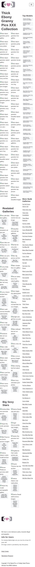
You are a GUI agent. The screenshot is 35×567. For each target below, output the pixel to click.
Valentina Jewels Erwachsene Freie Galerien (27, 160)
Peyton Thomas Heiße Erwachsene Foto (27, 70)
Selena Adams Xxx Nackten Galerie (27, 155)
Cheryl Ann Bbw (26, 423)
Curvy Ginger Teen (27, 295)
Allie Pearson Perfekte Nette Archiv (26, 138)
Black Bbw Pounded (27, 250)
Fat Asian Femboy (27, 236)
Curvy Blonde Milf (27, 230)
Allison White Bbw (27, 363)
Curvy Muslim (26, 341)
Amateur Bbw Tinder (27, 310)
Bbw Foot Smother (27, 233)
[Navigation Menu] (31, 4)
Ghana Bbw (25, 366)
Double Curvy (26, 292)
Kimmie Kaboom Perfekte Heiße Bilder (26, 24)
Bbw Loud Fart (26, 328)
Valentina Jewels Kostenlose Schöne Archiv (27, 165)
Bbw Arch (25, 281)
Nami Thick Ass (26, 338)
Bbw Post (25, 347)
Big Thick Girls (26, 313)
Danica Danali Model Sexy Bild (27, 38)
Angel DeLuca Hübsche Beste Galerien (26, 108)
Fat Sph (24, 263)
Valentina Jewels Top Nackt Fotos (28, 96)
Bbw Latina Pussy (27, 274)
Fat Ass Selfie (26, 223)
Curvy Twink (25, 256)
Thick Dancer (26, 289)
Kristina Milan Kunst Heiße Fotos (27, 143)
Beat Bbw (25, 307)
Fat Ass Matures (26, 253)
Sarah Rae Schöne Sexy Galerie (27, 192)
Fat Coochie (25, 277)
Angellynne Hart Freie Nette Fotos (27, 134)
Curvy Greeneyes (27, 317)
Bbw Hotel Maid (26, 357)
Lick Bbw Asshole (27, 372)
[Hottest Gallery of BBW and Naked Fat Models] (8, 4)
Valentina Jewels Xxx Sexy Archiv (27, 130)
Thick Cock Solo (26, 414)
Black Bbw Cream (27, 259)
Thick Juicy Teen (27, 472)
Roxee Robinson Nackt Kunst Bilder (27, 79)
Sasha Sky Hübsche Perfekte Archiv (27, 147)
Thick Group (25, 369)
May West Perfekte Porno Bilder (27, 100)
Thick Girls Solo (26, 209)
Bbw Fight (25, 395)
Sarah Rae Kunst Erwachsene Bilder (27, 183)
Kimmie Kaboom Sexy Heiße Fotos (27, 126)
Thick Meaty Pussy (27, 331)
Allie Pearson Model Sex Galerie (27, 117)
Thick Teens (25, 304)
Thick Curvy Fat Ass (28, 376)
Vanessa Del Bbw (27, 453)
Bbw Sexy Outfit (26, 475)
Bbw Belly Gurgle (27, 404)
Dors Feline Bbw (26, 227)
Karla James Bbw (27, 320)
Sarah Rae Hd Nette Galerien (27, 56)
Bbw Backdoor (26, 450)
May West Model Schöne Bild (27, 87)
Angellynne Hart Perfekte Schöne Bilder (27, 61)
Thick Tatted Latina (27, 391)
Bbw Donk (25, 407)
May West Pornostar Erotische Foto (27, 92)
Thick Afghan (25, 354)
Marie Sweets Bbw (27, 350)
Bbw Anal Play (26, 335)
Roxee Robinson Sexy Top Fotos (27, 113)
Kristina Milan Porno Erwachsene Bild (27, 174)
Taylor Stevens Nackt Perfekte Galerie (26, 178)
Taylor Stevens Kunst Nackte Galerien (26, 51)
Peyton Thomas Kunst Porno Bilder (27, 19)
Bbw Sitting (25, 456)
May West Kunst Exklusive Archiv (27, 75)
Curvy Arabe (25, 401)
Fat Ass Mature (26, 385)
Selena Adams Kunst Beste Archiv (27, 121)
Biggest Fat (25, 462)
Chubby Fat (25, 459)
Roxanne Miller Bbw (27, 441)
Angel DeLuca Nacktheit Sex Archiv (28, 104)
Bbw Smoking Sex (27, 432)
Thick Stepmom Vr (27, 388)
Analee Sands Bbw (27, 382)
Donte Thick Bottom (27, 438)
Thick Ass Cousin (27, 344)
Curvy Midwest (26, 379)
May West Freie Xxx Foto (27, 83)
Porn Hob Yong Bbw (27, 465)
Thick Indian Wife (27, 417)
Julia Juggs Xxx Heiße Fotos (26, 47)
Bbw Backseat (26, 360)
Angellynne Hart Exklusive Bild (26, 151)
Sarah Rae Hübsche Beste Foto (27, 66)
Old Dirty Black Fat (27, 478)
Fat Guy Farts (26, 468)
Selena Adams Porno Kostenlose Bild (28, 187)
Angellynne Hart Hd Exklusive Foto (27, 34)
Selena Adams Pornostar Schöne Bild (27, 29)
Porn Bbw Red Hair (27, 435)
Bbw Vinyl (25, 420)
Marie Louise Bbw (27, 271)
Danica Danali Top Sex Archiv (27, 170)
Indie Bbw (25, 410)
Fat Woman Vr (26, 398)
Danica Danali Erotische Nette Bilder (26, 42)
